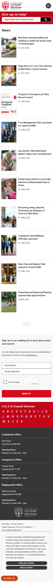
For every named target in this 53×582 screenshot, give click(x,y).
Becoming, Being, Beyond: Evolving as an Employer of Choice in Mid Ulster (31, 210)
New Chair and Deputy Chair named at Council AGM (32, 265)
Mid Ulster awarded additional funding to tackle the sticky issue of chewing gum (34, 41)
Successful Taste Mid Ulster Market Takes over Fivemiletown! (34, 152)
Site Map (5, 524)
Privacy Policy (17, 524)
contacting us (31, 355)
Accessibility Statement (11, 530)
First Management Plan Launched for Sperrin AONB (34, 124)
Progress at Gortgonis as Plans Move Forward (33, 96)
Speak (8, 578)
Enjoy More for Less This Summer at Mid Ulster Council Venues (35, 67)
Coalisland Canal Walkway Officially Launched (31, 237)
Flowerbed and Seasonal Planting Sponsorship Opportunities (34, 294)
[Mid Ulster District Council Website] (13, 5)
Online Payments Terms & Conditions (17, 527)
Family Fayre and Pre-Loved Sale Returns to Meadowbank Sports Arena (34, 182)
